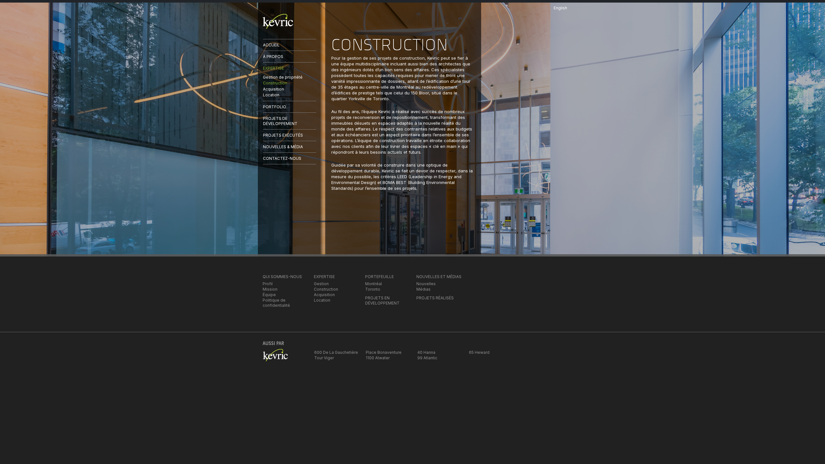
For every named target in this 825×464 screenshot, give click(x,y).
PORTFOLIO (274, 106)
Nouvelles (426, 283)
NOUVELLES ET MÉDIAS (438, 276)
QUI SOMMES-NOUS (282, 276)
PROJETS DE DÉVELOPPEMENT (280, 121)
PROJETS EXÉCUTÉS (283, 135)
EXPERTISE (273, 68)
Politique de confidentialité (276, 303)
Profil (268, 283)
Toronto (372, 289)
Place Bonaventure (384, 352)
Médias (423, 289)
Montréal (373, 283)
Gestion (321, 283)
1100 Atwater (378, 357)
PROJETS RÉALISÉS (435, 297)
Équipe (269, 294)
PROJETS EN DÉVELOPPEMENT (382, 300)
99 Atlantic (427, 357)
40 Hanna (426, 352)
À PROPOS (273, 56)
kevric (278, 21)
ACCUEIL (271, 45)
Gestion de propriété (283, 77)
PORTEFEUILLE (379, 276)
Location (271, 94)
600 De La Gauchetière (336, 352)
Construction (275, 83)
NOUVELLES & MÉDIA (283, 146)
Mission (270, 289)
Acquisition (273, 89)
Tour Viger (324, 357)
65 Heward (479, 352)
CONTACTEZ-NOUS (282, 158)
